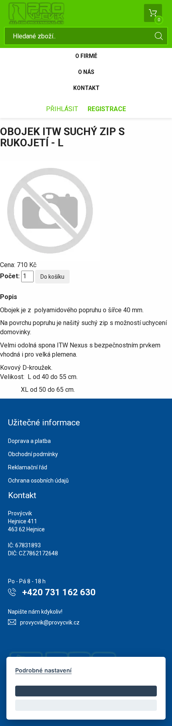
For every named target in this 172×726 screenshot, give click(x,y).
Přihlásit (62, 109)
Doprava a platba (29, 441)
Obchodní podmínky (33, 454)
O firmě (86, 56)
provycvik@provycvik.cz (50, 622)
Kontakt (86, 88)
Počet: (10, 276)
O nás (86, 72)
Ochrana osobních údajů (38, 480)
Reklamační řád (27, 467)
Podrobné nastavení (43, 670)
